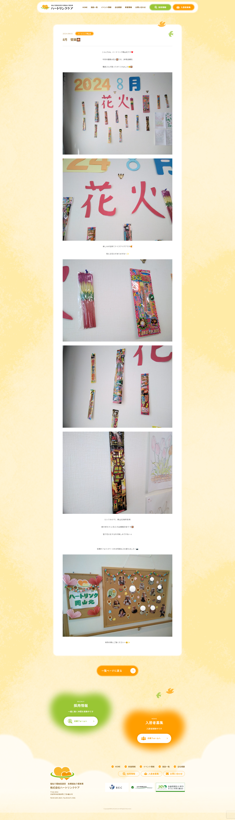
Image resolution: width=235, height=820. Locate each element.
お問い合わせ (140, 7)
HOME (84, 7)
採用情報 (162, 7)
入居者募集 (186, 7)
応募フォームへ (80, 721)
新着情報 (128, 7)
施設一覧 (94, 7)
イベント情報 (106, 7)
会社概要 (118, 7)
